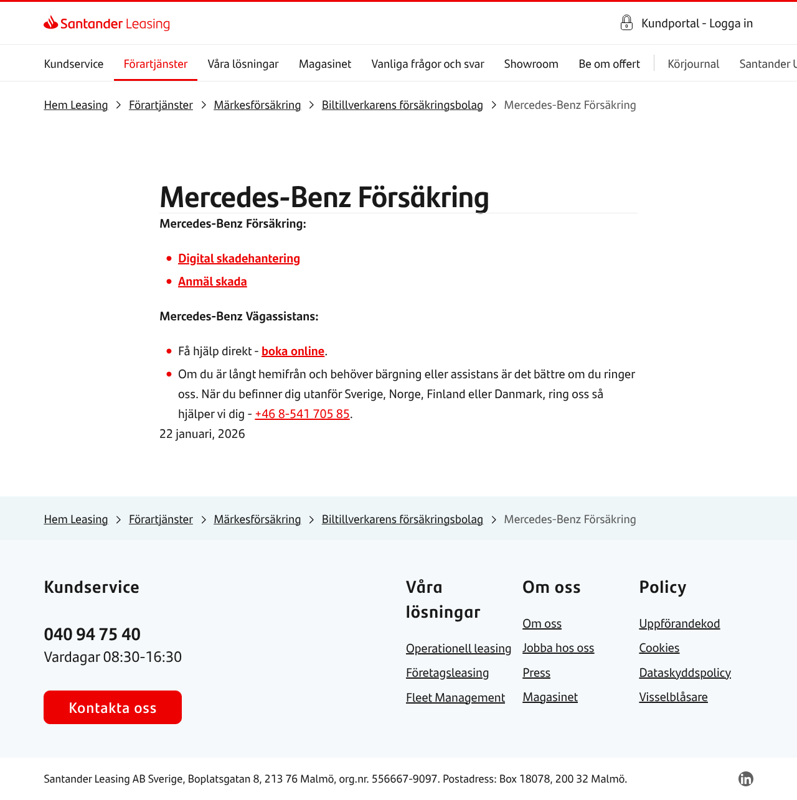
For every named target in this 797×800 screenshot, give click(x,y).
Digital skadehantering (239, 258)
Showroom (531, 63)
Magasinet (325, 63)
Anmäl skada (212, 281)
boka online (293, 351)
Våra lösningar (242, 63)
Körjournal (693, 63)
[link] (54, 23)
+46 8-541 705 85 (302, 413)
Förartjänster (156, 63)
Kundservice (73, 63)
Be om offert (609, 63)
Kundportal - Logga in (697, 23)
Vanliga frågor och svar (427, 63)
